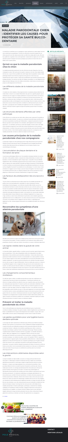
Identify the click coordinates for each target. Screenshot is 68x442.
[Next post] (45, 419)
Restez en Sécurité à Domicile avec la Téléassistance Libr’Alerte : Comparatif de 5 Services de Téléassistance (56, 82)
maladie (35, 3)
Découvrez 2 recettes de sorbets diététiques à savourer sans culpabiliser (31, 407)
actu (15, 3)
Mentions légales (55, 432)
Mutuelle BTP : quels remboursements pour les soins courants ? (60, 172)
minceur (41, 3)
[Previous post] (3, 408)
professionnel (49, 3)
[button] (66, 3)
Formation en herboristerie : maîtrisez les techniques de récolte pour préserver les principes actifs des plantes (60, 186)
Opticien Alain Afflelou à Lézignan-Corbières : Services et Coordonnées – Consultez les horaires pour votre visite (56, 62)
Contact (51, 429)
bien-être (21, 3)
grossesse (28, 3)
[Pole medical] (7, 3)
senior (61, 3)
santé (56, 3)
